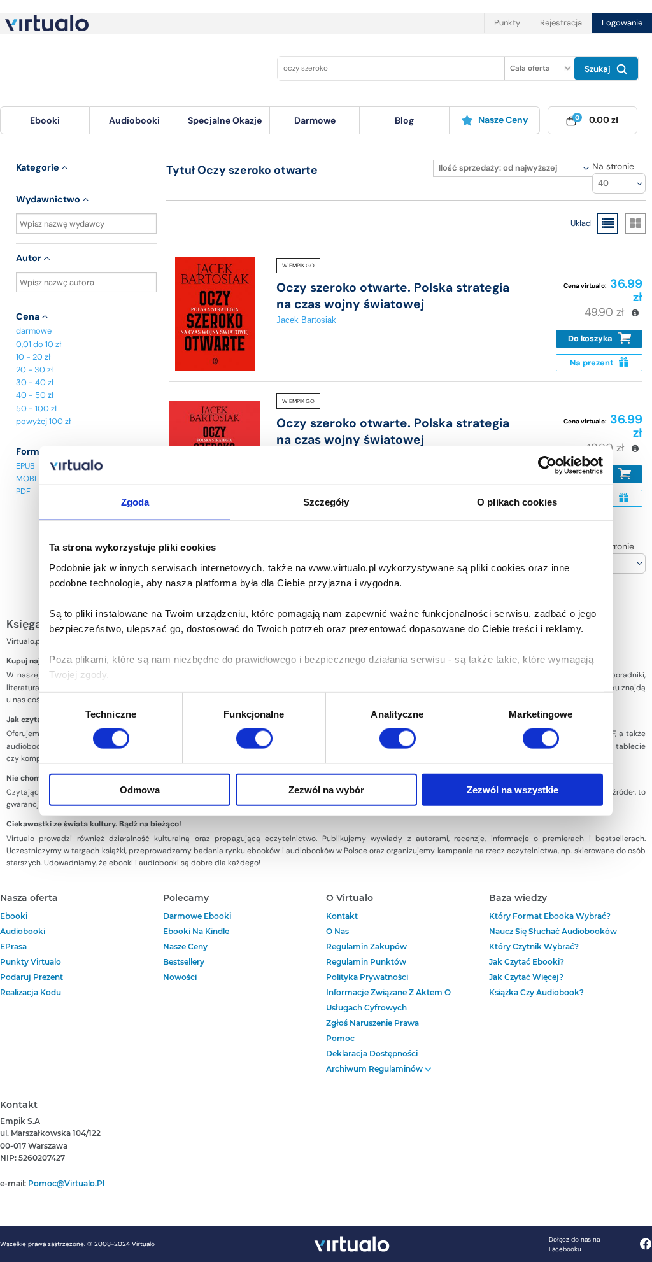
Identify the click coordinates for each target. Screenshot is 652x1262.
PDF (23, 491)
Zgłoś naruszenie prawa (372, 1023)
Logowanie (622, 22)
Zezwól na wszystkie (512, 789)
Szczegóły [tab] (326, 502)
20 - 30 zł (34, 369)
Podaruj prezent (31, 977)
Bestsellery (183, 962)
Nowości (180, 977)
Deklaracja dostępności (372, 1053)
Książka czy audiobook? (536, 992)
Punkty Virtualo (30, 962)
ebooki (13, 916)
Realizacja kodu (30, 992)
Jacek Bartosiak (306, 320)
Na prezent (593, 362)
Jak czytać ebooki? (526, 962)
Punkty (507, 22)
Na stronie (613, 166)
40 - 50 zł (34, 395)
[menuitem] (45, 120)
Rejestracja (561, 22)
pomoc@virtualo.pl (66, 1183)
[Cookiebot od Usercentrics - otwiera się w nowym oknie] (547, 465)
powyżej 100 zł (43, 421)
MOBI (26, 478)
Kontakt (342, 916)
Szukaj (599, 69)
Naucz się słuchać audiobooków (553, 931)
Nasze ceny (503, 119)
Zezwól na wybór (326, 789)
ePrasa (13, 946)
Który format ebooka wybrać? (550, 916)
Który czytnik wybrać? (534, 946)
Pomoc (340, 1038)
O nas (337, 931)
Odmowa (140, 789)
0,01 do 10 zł (38, 344)
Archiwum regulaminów (375, 1069)
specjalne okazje (225, 120)
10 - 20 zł (33, 356)
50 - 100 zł (36, 408)
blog (404, 120)
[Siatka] (635, 223)
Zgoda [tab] (135, 502)
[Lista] (607, 223)
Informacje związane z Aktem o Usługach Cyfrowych (388, 1000)
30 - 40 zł (34, 382)
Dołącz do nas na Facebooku (574, 1244)
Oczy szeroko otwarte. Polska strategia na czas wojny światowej (392, 295)
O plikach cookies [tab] (517, 502)
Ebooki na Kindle (196, 931)
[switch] (254, 738)
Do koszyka (591, 338)
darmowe (315, 120)
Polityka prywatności (367, 977)
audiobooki (22, 931)
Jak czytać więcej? (526, 977)
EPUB (25, 465)
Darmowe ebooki (197, 916)
